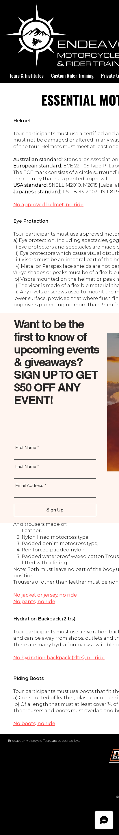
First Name (25, 447)
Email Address (29, 485)
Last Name (25, 466)
